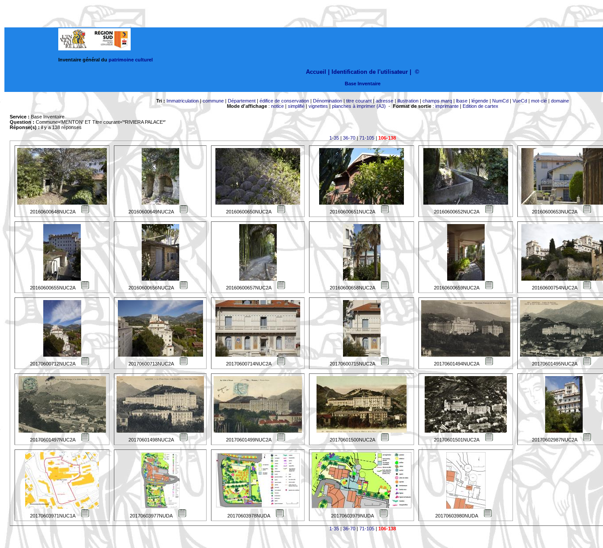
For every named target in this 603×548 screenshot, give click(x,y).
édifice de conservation (284, 100)
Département (242, 100)
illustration (407, 100)
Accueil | (318, 71)
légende (479, 100)
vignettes (318, 106)
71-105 (366, 138)
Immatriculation (182, 100)
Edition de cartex (480, 106)
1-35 (334, 138)
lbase (461, 100)
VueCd (520, 100)
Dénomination (327, 100)
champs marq (437, 100)
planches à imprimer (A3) (359, 106)
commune (213, 100)
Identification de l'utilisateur (370, 71)
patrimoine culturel (131, 59)
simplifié (296, 106)
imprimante (447, 106)
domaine (560, 100)
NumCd (500, 100)
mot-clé (539, 100)
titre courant (359, 100)
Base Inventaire (363, 83)
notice (277, 106)
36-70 (349, 138)
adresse (384, 100)
